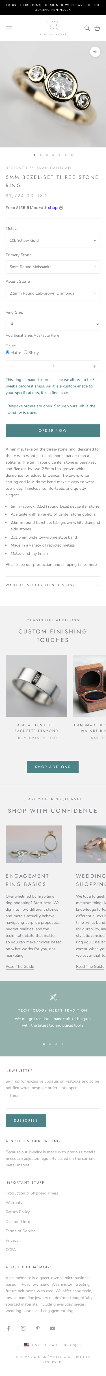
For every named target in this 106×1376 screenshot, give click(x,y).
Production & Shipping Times (32, 1193)
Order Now (53, 430)
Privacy (12, 1240)
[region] (53, 1013)
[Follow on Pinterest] (38, 1328)
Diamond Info (18, 1221)
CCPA (11, 1249)
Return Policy (18, 1212)
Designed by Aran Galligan (38, 167)
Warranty (14, 1202)
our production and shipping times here (61, 564)
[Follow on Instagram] (23, 1328)
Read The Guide (20, 966)
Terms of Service (20, 1231)
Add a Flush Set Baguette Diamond (36, 728)
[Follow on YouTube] (52, 1328)
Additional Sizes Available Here (32, 335)
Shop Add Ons (53, 767)
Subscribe (26, 1120)
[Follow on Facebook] (8, 1328)
